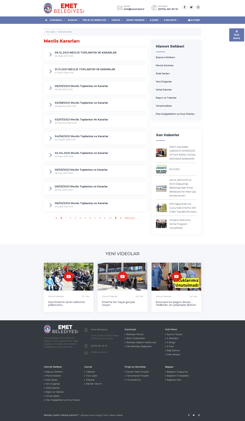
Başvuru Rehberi (165, 57)
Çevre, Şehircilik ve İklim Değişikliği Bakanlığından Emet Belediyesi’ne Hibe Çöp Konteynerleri (182, 188)
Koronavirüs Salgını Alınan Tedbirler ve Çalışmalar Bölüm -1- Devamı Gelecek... (176, 305)
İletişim (195, 20)
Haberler (90, 371)
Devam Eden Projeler (137, 371)
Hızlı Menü (236, 36)
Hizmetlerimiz (133, 379)
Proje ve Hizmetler (95, 20)
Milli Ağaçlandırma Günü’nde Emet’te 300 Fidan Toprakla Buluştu (183, 208)
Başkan (73, 20)
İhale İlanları (163, 73)
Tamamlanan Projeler (137, 375)
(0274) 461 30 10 (99, 346)
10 (110, 218)
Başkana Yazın (174, 379)
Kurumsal (56, 20)
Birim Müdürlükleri (135, 338)
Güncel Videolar (56, 296)
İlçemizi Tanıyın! (174, 334)
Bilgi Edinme (173, 350)
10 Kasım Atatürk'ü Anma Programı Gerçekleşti (180, 224)
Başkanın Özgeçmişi (177, 371)
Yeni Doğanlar (164, 81)
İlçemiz (154, 20)
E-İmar (170, 346)
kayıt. (130, 218)
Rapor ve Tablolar (166, 97)
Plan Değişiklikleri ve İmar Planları (175, 114)
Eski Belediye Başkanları (139, 346)
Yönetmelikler (164, 106)
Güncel (116, 20)
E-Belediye (170, 20)
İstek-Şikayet (173, 354)
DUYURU (174, 169)
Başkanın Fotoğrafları (178, 375)
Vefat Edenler (164, 89)
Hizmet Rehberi (135, 20)
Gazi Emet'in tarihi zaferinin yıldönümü (66, 304)
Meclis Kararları (165, 65)
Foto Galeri (91, 375)
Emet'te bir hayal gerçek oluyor (118, 304)
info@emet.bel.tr (99, 352)
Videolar (90, 379)
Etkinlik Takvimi (94, 383)
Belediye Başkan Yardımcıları (141, 342)
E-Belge (171, 342)
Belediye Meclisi (134, 334)
